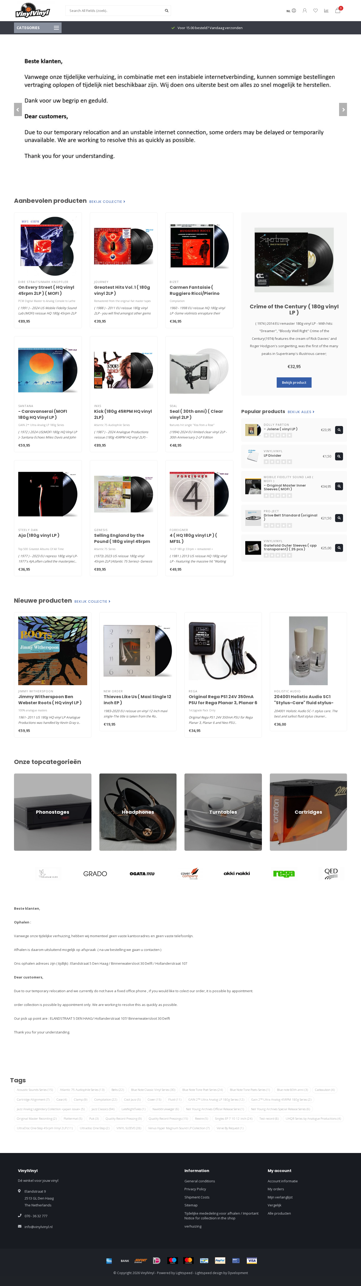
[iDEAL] (156, 1261)
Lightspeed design (209, 1273)
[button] (18, 109)
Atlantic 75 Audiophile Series (82, 1090)
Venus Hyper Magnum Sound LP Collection (179, 1128)
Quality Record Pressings (168, 1118)
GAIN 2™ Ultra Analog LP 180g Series (216, 1099)
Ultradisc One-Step (94, 1128)
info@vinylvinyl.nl (39, 1226)
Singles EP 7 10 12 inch (233, 1118)
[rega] (275, 873)
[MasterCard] (188, 1261)
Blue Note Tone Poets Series (250, 1090)
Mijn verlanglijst (280, 1197)
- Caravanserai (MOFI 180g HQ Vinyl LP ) (42, 414)
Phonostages (24, 776)
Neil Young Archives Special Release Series (280, 1109)
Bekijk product (294, 382)
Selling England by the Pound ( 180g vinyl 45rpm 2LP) (122, 541)
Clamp (80, 1099)
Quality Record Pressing (124, 1118)
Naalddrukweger (165, 1109)
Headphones (110, 776)
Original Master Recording (37, 1118)
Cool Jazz (132, 1099)
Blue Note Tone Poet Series (202, 1090)
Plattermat (73, 1118)
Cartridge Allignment (33, 1099)
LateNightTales (133, 1109)
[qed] (322, 873)
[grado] (86, 873)
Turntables (193, 776)
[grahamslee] (39, 873)
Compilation (105, 1099)
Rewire (201, 1118)
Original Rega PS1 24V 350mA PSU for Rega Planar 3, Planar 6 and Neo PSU (223, 703)
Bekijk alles (300, 412)
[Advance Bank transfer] (125, 1261)
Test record (269, 1118)
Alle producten (279, 1213)
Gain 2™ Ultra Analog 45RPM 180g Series (281, 1099)
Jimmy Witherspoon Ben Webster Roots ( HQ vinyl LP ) (50, 700)
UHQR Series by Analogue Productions (313, 1118)
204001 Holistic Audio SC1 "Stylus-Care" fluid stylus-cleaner (304, 703)
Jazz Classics (103, 1109)
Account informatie (283, 1181)
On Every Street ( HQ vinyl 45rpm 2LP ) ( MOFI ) (46, 290)
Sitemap (191, 1205)
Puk (94, 1118)
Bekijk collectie (106, 202)
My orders (276, 1189)
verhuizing (192, 1226)
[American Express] (109, 1261)
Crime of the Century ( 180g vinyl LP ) (294, 309)
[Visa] (251, 1261)
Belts (118, 1090)
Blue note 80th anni (292, 1090)
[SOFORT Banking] (140, 1261)
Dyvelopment (238, 1273)
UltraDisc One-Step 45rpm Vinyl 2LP (45, 1128)
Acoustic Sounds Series (35, 1090)
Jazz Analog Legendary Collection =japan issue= (51, 1109)
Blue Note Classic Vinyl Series (153, 1090)
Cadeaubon (325, 1090)
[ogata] (133, 873)
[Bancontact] (204, 1261)
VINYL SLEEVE (129, 1128)
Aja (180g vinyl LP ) (38, 535)
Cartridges (278, 776)
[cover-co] (181, 873)
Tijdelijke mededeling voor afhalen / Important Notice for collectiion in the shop (221, 1216)
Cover (154, 1099)
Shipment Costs (197, 1197)
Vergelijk (274, 1205)
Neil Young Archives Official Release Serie (215, 1109)
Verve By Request (230, 1128)
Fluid (174, 1099)
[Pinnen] (236, 1261)
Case (62, 1099)
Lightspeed (184, 1273)
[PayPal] (220, 1261)
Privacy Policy (195, 1189)
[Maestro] (172, 1261)
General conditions (199, 1181)
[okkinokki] (228, 873)
